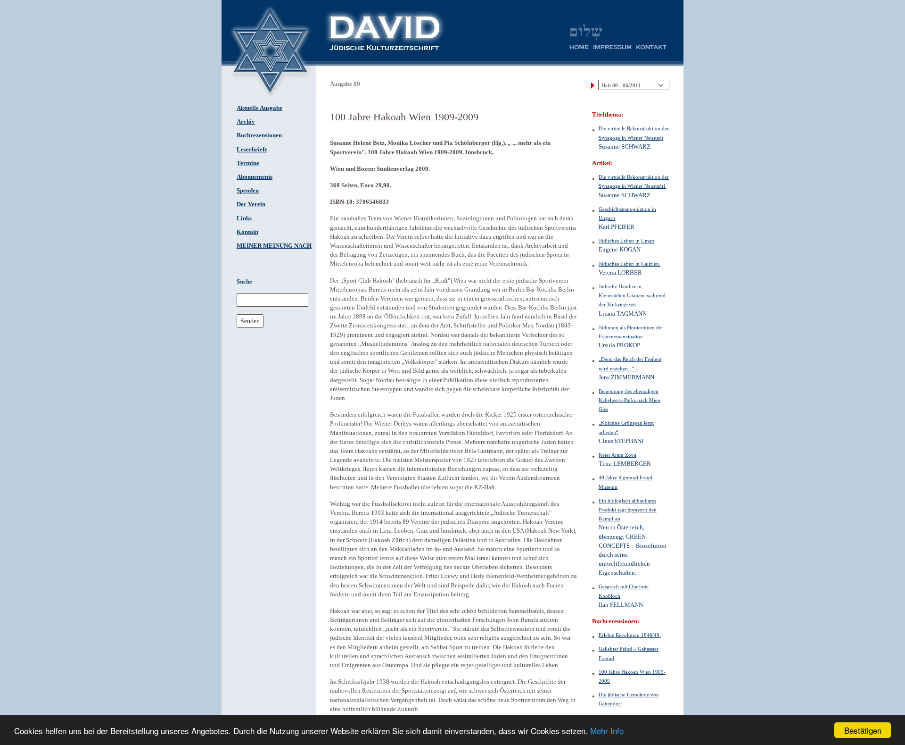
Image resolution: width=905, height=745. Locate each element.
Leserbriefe (252, 149)
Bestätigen (862, 730)
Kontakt (247, 232)
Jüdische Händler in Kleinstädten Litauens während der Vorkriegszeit (632, 295)
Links (244, 218)
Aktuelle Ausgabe (259, 108)
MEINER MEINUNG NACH (274, 246)
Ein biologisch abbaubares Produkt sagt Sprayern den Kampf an (628, 509)
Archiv (246, 121)
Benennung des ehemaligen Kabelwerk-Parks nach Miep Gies (629, 400)
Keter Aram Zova (617, 455)
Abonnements (254, 177)
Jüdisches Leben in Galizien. (629, 264)
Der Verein (251, 204)
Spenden (248, 190)
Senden (250, 321)
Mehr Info (607, 731)
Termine (248, 163)
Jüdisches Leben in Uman (626, 240)
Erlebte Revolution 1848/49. (630, 635)
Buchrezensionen (259, 135)
